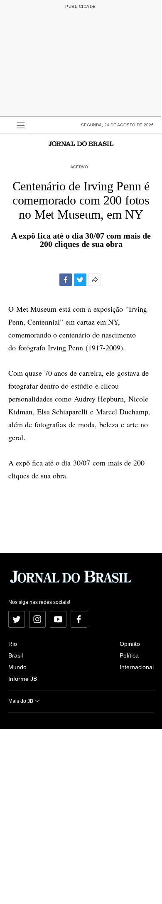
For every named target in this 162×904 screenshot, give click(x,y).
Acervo (79, 167)
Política (129, 655)
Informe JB (22, 678)
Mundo (17, 667)
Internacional (137, 667)
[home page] (81, 143)
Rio (12, 643)
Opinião (130, 643)
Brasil (15, 655)
